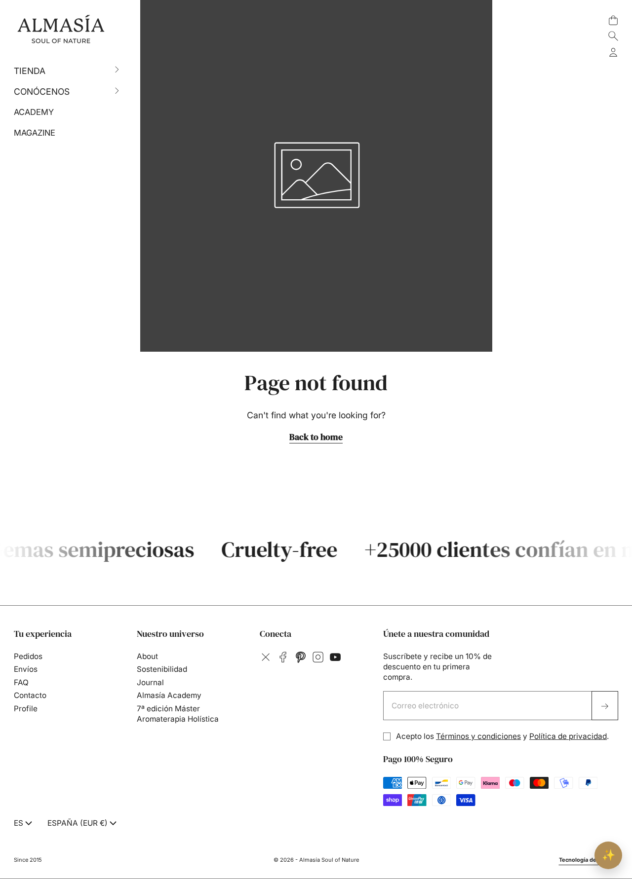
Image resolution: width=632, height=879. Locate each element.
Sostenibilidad (162, 669)
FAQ (21, 682)
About (147, 656)
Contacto (30, 695)
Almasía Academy (169, 695)
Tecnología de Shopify (589, 859)
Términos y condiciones (478, 736)
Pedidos (28, 656)
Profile (26, 708)
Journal (150, 682)
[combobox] (24, 823)
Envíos (26, 669)
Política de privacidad (568, 736)
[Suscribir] (605, 706)
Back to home (316, 437)
